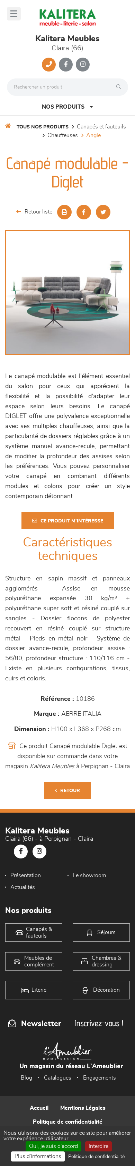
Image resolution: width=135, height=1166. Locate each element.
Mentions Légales (83, 1108)
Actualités (22, 887)
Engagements (99, 1078)
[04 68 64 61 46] (49, 65)
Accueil (39, 1108)
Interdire (98, 1146)
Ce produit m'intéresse (71, 521)
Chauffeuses (62, 135)
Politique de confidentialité (67, 1122)
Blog (26, 1078)
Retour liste (38, 212)
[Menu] (14, 13)
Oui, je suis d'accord (53, 1146)
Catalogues (57, 1078)
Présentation (25, 875)
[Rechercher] (120, 87)
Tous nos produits (43, 127)
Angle (93, 135)
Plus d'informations (38, 1156)
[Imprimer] (64, 212)
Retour (70, 790)
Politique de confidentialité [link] (96, 1156)
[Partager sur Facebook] (83, 212)
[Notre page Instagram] (83, 65)
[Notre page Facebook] (66, 65)
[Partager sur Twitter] (103, 212)
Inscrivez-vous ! (99, 1023)
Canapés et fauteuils (101, 126)
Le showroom (89, 875)
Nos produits (63, 107)
